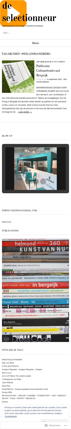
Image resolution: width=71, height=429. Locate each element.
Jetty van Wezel (8, 362)
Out (56, 61)
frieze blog (6, 385)
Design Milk (7, 392)
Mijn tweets (6, 221)
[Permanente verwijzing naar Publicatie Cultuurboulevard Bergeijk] (18, 91)
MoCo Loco (7, 372)
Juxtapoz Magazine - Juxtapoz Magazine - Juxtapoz (22, 369)
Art (38, 61)
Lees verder (25, 111)
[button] (28, 181)
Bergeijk (44, 61)
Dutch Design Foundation (12, 359)
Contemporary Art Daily (11, 379)
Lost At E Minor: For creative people (16, 375)
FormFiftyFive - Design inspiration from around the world (25, 389)
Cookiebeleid (11, 416)
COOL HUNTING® (10, 366)
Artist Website (7, 382)
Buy (51, 61)
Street (61, 61)
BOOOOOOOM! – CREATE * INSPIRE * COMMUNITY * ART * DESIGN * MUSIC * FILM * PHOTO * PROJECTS (34, 397)
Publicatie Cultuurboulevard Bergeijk (48, 70)
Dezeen (5, 401)
